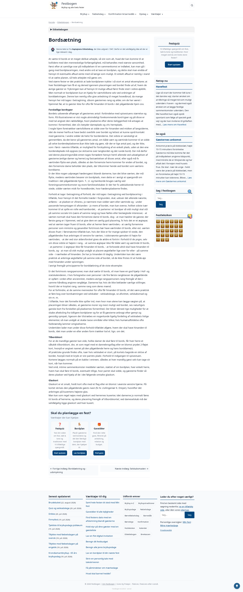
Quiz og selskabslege (59, 508)
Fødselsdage (145, 509)
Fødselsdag (98, 14)
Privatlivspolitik (166, 530)
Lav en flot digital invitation (99, 535)
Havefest (161, 86)
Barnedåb (147, 515)
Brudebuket (55, 502)
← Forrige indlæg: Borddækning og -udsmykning (68, 470)
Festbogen (69, 3)
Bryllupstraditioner (146, 503)
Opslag (142, 14)
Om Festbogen (108, 584)
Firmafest (53, 519)
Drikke (52, 513)
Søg (161, 204)
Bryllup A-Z (129, 503)
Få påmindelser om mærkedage (102, 567)
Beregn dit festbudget (97, 541)
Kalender (143, 528)
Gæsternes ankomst (168, 139)
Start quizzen (174, 64)
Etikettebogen (63, 22)
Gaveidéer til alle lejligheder (100, 511)
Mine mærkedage (169, 525)
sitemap (185, 509)
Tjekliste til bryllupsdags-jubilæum (65, 525)
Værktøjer (156, 14)
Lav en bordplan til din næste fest (102, 552)
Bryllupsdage (130, 509)
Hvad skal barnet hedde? (98, 573)
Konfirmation (143, 522)
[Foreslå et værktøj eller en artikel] (237, 586)
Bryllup (83, 14)
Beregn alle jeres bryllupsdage (101, 547)
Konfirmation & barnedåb (121, 14)
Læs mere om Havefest (174, 124)
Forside (52, 22)
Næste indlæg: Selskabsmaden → (131, 468)
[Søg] (192, 5)
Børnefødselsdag (132, 515)
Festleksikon (130, 528)
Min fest (187, 522)
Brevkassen (145, 534)
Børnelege (129, 522)
